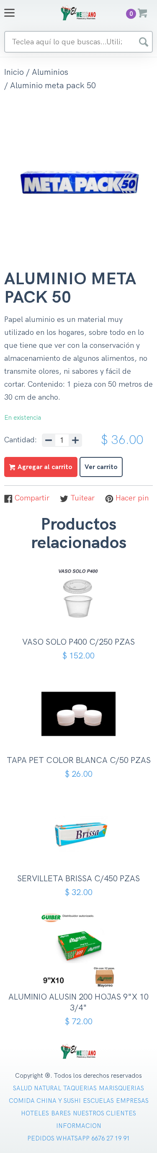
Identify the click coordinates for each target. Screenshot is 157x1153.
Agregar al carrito (81, 613)
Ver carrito (101, 467)
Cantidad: (20, 440)
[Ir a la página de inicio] (79, 12)
